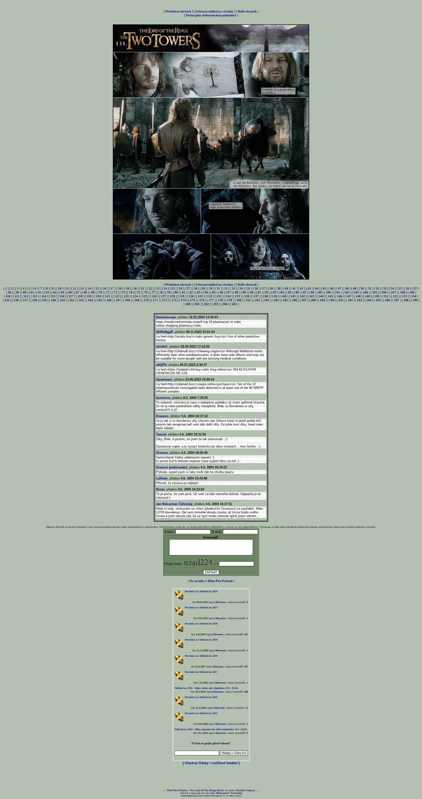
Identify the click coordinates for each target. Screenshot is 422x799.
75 (138, 292)
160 (53, 300)
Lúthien (162, 478)
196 (387, 300)
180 (239, 300)
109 (411, 292)
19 (127, 288)
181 (248, 300)
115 (53, 296)
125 (144, 296)
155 (7, 300)
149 (367, 296)
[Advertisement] (211, 777)
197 (396, 300)
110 (8, 296)
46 (332, 288)
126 (154, 296)
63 (47, 292)
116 (62, 296)
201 (197, 304)
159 (44, 300)
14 (89, 288)
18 (120, 288)
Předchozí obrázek (178, 11)
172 (164, 300)
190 (331, 300)
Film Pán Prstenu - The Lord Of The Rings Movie (195, 790)
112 (25, 296)
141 (293, 296)
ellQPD (161, 365)
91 (259, 292)
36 (256, 288)
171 (155, 300)
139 (274, 296)
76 (146, 292)
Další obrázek (247, 11)
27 (188, 288)
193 (359, 300)
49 (354, 288)
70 (100, 292)
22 (150, 288)
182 (257, 300)
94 (282, 292)
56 (407, 288)
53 (385, 288)
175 (192, 300)
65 (62, 292)
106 (384, 292)
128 (172, 296)
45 (324, 288)
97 (304, 292)
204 (225, 304)
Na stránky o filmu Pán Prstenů (211, 581)
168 (127, 300)
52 (377, 288)
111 (17, 296)
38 (271, 288)
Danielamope (166, 317)
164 (90, 300)
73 (123, 292)
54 (392, 288)
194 (368, 300)
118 (80, 296)
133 (219, 296)
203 (215, 304)
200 (187, 304)
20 (135, 288)
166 (109, 300)
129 (181, 296)
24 (165, 288)
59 (17, 292)
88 (236, 292)
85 (214, 292)
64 (55, 292)
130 (191, 296)
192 (350, 300)
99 (320, 292)
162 (71, 300)
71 (108, 292)
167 (118, 300)
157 (25, 300)
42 (301, 288)
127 (163, 296)
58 (9, 292)
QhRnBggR (164, 332)
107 (393, 292)
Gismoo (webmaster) (171, 467)
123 (126, 296)
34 (241, 288)
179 (229, 300)
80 (176, 292)
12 (74, 288)
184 (276, 300)
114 (44, 296)
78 (161, 292)
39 (279, 288)
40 (286, 288)
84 (206, 292)
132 (209, 296)
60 (24, 292)
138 (265, 296)
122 (116, 296)
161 (62, 300)
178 (220, 300)
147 (348, 296)
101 (337, 292)
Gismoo (162, 453)
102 (346, 292)
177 (211, 300)
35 (248, 288)
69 (93, 292)
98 (312, 292)
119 (89, 296)
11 (67, 288)
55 (400, 288)
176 (201, 300)
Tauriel (161, 434)
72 (115, 292)
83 (198, 292)
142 (302, 296)
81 (183, 292)
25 (173, 288)
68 (85, 292)
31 (218, 288)
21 (142, 288)
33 (233, 288)
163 (81, 300)
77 (153, 292)
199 (415, 300)
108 (402, 292)
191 (341, 300)
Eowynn (162, 416)
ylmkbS (162, 346)
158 (34, 300)
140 (283, 296)
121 (107, 296)
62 (40, 292)
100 (328, 292)
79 (168, 292)
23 (157, 288)
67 (77, 292)
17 (112, 288)
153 (404, 296)
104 (365, 292)
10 (59, 288)
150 (376, 296)
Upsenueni (164, 379)
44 (316, 288)
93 (274, 292)
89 (244, 292)
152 (395, 296)
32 (226, 288)
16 (104, 288)
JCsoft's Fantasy (245, 790)
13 (82, 288)
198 (406, 300)
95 (289, 292)
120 (98, 296)
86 (221, 292)
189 (322, 300)
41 (294, 288)
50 (362, 288)
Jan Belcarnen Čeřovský (174, 504)
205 (234, 304)
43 (309, 288)
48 (347, 288)
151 (386, 296)
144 (321, 296)
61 (32, 292)
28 (195, 288)
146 (339, 296)
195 (378, 300)
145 (330, 296)
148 (358, 296)
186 (294, 300)
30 (210, 288)
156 (16, 300)
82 (191, 292)
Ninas (160, 489)
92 (267, 292)
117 (71, 296)
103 (356, 292)
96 (297, 292)
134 (228, 296)
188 (313, 300)
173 (174, 300)
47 (339, 288)
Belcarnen (220, 602)
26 (180, 288)
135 (237, 296)
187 (303, 300)
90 (251, 292)
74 (130, 292)
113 (34, 296)
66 (70, 292)
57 (415, 288)
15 (97, 288)
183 (266, 300)
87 (229, 292)
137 (256, 296)
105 (374, 292)
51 (369, 288)
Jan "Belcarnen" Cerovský (226, 793)
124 (135, 296)
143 (311, 296)
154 (413, 296)
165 (99, 300)
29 (203, 288)
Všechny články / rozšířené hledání (211, 763)
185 (285, 300)
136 (246, 296)
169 (136, 300)
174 (183, 300)
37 (263, 288)
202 (206, 304)
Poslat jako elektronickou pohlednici (211, 15)
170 (146, 300)
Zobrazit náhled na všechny (214, 11)
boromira (163, 398)
